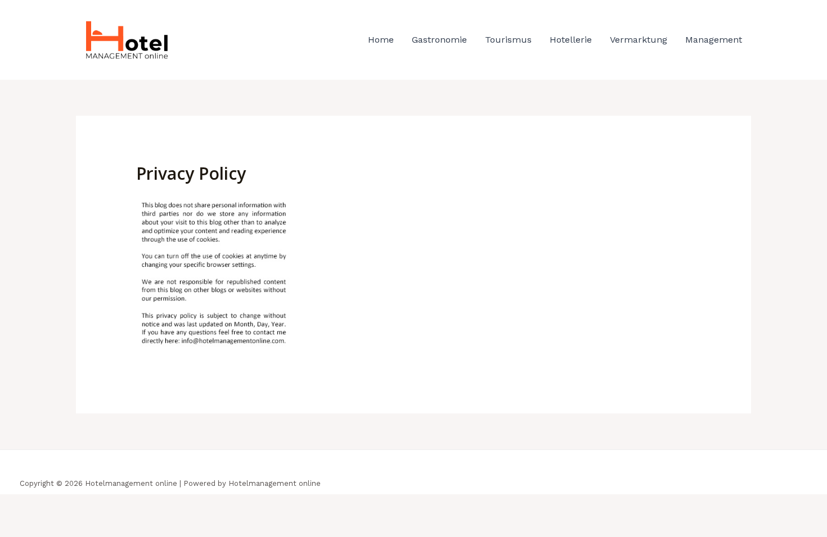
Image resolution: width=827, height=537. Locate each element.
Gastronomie (439, 39)
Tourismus (508, 39)
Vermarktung (638, 39)
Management (713, 39)
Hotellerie (571, 39)
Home (381, 39)
